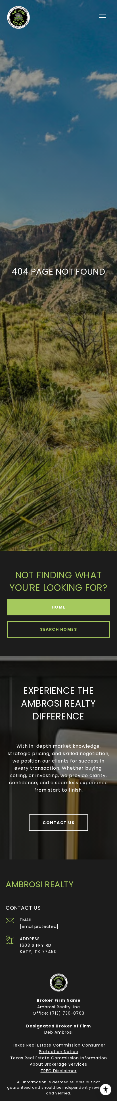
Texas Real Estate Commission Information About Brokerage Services (58, 1061)
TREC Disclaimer (59, 1071)
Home (59, 607)
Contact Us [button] (58, 823)
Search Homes (58, 629)
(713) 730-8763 (67, 1013)
